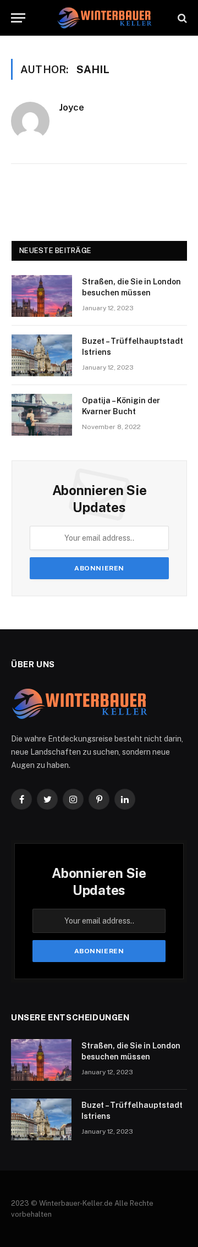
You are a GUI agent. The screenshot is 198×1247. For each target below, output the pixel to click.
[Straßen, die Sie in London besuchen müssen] (42, 296)
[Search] (181, 18)
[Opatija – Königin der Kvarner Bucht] (42, 415)
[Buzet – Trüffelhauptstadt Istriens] (42, 355)
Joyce (71, 107)
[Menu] (18, 18)
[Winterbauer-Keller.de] (104, 18)
